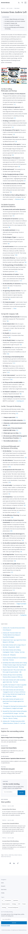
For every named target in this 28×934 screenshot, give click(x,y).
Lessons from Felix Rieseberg (10, 841)
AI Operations (8, 900)
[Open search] (22, 2)
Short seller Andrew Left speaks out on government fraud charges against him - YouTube (13, 701)
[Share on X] (10, 863)
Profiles (2, 893)
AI (2, 900)
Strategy (14, 904)
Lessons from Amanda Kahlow (10, 823)
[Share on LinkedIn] (14, 863)
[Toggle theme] (18, 2)
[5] (13, 155)
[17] (18, 512)
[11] (16, 271)
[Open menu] (25, 2)
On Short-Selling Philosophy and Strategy (14, 19)
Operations (15, 900)
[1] (15, 104)
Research (3, 886)
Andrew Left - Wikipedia (9, 655)
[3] (14, 134)
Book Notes (3, 889)
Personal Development (13, 907)
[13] (8, 372)
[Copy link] (17, 863)
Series (2, 882)
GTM (19, 904)
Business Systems (6, 904)
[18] (12, 517)
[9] (8, 243)
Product (24, 904)
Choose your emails (5, 925)
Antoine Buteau (5, 2)
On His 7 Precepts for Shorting (12, 25)
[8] (9, 227)
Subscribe (21, 792)
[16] (9, 467)
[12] (10, 330)
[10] (16, 255)
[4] (16, 141)
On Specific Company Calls (11, 23)
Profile (3, 8)
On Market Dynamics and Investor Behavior (15, 21)
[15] (17, 413)
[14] (11, 379)
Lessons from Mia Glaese (9, 809)
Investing (11, 855)
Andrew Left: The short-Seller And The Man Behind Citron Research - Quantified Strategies (12, 635)
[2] (15, 118)
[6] (19, 166)
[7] (24, 180)
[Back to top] (25, 931)
